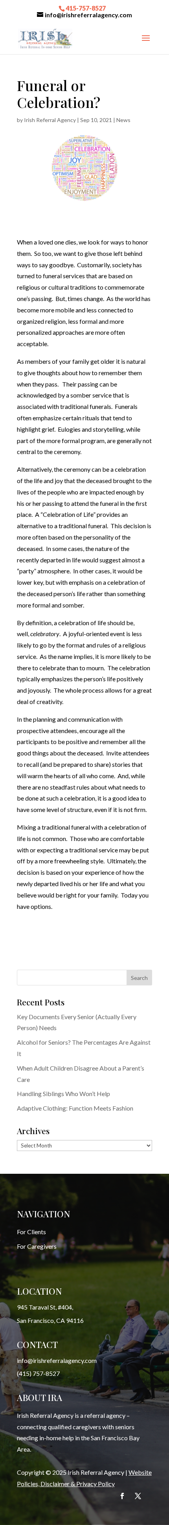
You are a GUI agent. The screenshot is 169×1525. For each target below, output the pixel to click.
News (123, 120)
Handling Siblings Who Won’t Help (63, 1093)
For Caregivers (37, 1246)
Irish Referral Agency (50, 120)
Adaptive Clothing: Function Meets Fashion (75, 1108)
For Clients (31, 1231)
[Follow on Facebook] (122, 1496)
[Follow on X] (138, 1496)
